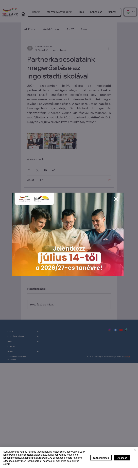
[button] (116, 199)
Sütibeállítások (101, 457)
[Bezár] (135, 450)
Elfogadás (121, 457)
